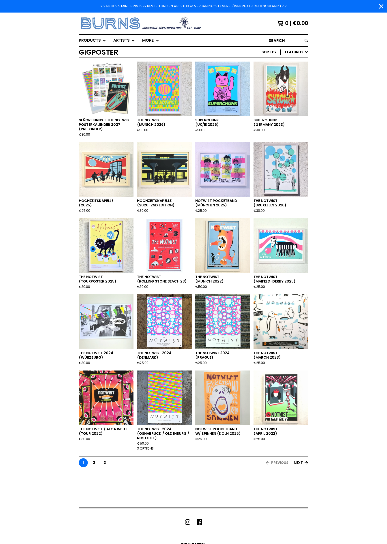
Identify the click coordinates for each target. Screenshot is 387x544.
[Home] (141, 23)
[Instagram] (187, 522)
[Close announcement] (381, 6)
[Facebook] (199, 522)
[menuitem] (92, 40)
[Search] (306, 40)
